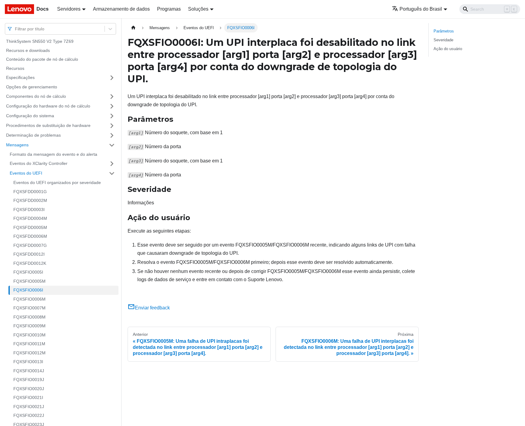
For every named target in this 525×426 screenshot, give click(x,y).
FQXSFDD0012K (29, 263)
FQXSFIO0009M (29, 325)
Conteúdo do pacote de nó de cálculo (42, 59)
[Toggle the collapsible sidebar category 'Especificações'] (111, 78)
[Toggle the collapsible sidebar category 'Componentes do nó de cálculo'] (111, 96)
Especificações (20, 77)
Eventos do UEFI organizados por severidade (57, 182)
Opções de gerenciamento (31, 86)
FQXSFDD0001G (30, 191)
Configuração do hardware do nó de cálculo (48, 106)
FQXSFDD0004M (30, 218)
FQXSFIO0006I (28, 290)
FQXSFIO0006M (29, 299)
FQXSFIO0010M (29, 334)
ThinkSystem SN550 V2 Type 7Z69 (40, 41)
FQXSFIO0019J (28, 379)
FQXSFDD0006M (30, 236)
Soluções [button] (198, 9)
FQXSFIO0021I (28, 397)
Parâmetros (444, 31)
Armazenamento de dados (121, 9)
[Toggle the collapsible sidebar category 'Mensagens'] (111, 145)
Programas (169, 9)
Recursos (15, 68)
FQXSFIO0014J (28, 370)
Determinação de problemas (33, 135)
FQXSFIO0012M (29, 352)
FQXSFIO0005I (28, 272)
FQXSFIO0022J (28, 415)
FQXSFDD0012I (29, 254)
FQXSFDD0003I (29, 209)
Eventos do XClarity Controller (38, 163)
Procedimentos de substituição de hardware (48, 125)
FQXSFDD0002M (30, 200)
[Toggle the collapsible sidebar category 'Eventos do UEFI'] (111, 173)
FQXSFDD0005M (30, 227)
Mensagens (17, 144)
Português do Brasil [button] (421, 9)
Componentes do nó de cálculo (36, 96)
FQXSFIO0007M (29, 307)
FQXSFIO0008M (29, 317)
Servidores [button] (69, 9)
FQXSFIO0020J (28, 388)
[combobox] (15, 28)
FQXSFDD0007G (30, 245)
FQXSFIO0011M (29, 343)
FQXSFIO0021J (28, 406)
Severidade (443, 40)
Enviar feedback (152, 307)
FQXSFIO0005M (29, 281)
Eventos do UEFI (26, 173)
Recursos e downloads (28, 50)
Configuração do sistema (30, 115)
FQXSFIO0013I (28, 361)
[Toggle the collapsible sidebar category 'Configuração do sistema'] (111, 116)
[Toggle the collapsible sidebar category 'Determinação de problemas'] (111, 135)
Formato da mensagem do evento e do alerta (53, 154)
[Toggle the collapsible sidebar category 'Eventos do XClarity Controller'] (111, 164)
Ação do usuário (448, 48)
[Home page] (133, 27)
